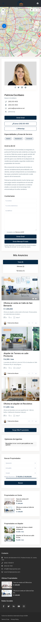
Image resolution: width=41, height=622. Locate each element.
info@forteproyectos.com (12, 569)
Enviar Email (21, 118)
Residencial (18, 138)
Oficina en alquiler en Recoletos (18, 404)
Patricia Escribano (14, 95)
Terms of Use (5, 619)
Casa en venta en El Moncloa (22, 582)
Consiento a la (15, 232)
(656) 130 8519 (9, 563)
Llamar (21, 123)
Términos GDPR (19, 232)
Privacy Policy (15, 619)
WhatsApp (21, 128)
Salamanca (8, 399)
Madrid (8, 138)
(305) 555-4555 (13, 101)
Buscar (20, 483)
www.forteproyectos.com (12, 572)
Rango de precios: (9, 476)
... (20, 314)
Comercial (29, 138)
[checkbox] (5, 232)
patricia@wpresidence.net (16, 108)
